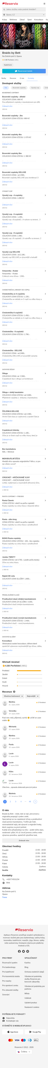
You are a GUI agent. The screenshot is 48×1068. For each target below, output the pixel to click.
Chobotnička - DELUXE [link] (12, 351)
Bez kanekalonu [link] (9, 450)
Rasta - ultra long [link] (9, 520)
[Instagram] (27, 951)
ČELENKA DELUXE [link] (10, 412)
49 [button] (30, 804)
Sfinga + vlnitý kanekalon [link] (12, 393)
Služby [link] (3, 78)
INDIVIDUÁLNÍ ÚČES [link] (11, 459)
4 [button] (21, 804)
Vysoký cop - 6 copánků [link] (12, 215)
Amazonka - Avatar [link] (10, 271)
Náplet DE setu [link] (8, 577)
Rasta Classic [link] (7, 501)
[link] (3, 20)
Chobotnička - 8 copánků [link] (12, 332)
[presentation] (44, 3)
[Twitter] (23, 951)
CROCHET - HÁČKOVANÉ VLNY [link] (15, 478)
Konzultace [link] (7, 642)
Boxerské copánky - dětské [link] (13, 97)
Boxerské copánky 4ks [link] (11, 135)
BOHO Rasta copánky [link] (11, 539)
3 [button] (15, 804)
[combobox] (24, 15)
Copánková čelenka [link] (10, 431)
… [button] (25, 803)
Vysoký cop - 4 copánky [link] (12, 196)
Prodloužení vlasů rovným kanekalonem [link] (18, 619)
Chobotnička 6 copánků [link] (12, 313)
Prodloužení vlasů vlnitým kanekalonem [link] (18, 600)
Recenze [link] (13, 78)
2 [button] (10, 804)
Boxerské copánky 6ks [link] (11, 154)
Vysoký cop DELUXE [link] (10, 252)
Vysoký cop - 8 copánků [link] (12, 233)
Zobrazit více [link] (7, 106)
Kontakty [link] (31, 78)
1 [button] (4, 804)
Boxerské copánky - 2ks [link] (12, 116)
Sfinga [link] (5, 374)
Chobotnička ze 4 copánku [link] (13, 294)
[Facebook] (19, 951)
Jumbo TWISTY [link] (9, 558)
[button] (24, 71)
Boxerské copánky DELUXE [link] (13, 173)
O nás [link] (22, 78)
